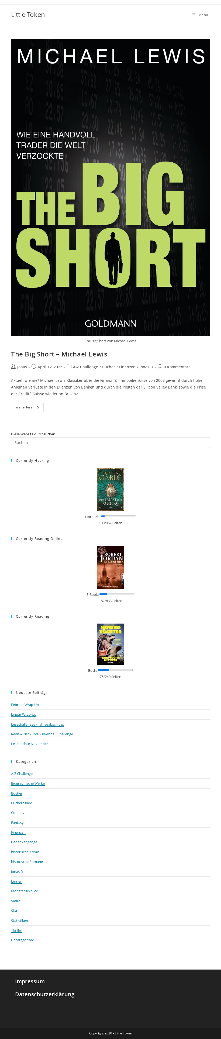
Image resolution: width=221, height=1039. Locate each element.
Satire (15, 900)
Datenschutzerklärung (44, 994)
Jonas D (146, 366)
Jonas (22, 366)
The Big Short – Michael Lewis (59, 353)
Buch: (92, 670)
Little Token (28, 14)
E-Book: (93, 594)
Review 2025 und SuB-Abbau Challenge (42, 734)
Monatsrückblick (24, 890)
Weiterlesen (30, 406)
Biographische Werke (28, 783)
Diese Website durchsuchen (33, 434)
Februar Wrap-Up (25, 704)
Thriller (16, 930)
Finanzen (127, 366)
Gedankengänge (24, 841)
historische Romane (27, 861)
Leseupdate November (29, 743)
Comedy (18, 812)
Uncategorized (22, 939)
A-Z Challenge (85, 366)
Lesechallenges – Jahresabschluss (37, 724)
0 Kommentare (177, 366)
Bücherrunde (21, 802)
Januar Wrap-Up (23, 714)
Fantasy (17, 822)
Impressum (30, 981)
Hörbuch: (92, 516)
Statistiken (19, 920)
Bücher (108, 366)
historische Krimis (25, 851)
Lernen (16, 881)
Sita (14, 910)
